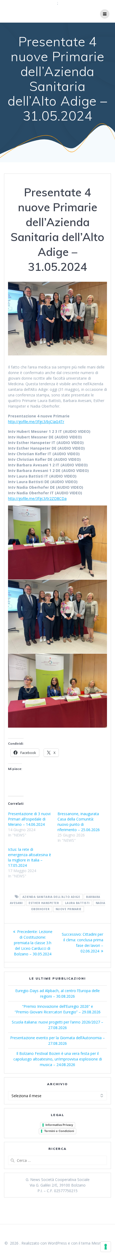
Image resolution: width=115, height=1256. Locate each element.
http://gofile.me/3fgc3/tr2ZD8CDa (37, 498)
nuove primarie (69, 909)
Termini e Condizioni (59, 1131)
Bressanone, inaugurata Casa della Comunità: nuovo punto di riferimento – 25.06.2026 (78, 821)
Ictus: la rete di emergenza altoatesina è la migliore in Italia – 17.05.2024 (29, 857)
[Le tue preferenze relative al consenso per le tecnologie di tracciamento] (106, 1247)
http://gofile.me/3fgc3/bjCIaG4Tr (36, 421)
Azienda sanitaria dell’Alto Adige (51, 897)
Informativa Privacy (59, 1125)
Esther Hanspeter (44, 903)
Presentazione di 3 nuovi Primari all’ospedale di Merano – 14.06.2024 (29, 819)
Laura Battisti (77, 903)
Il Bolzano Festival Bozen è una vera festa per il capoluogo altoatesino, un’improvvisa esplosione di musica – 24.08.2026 (57, 1059)
